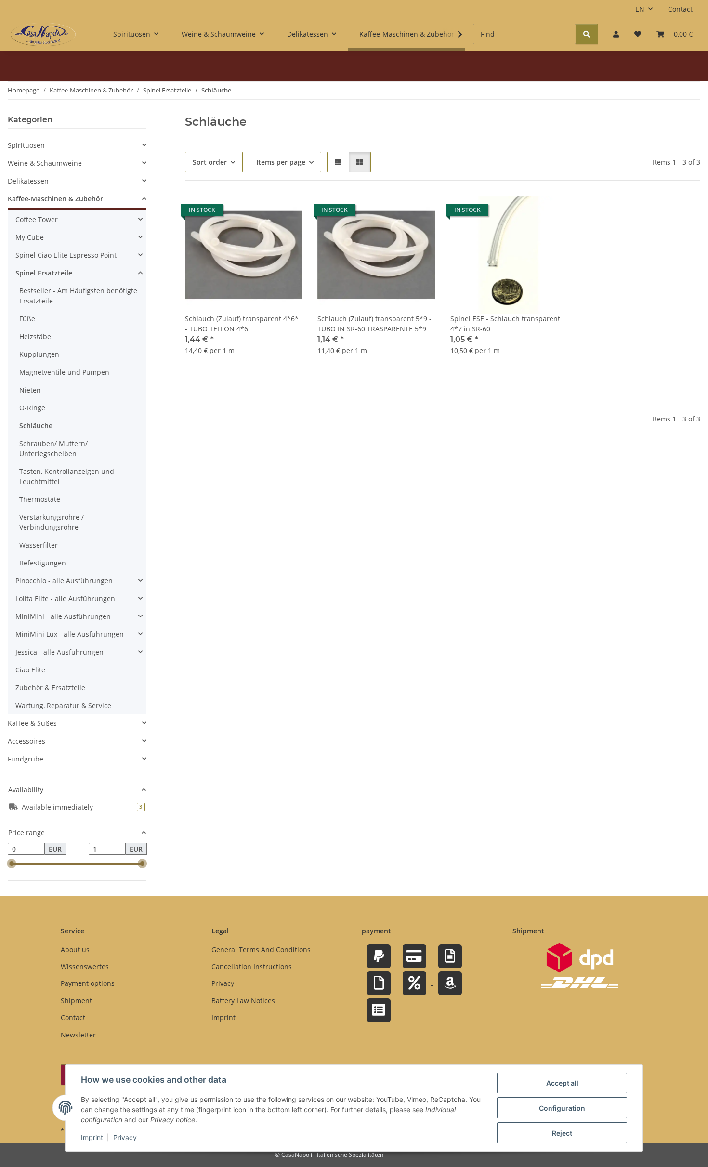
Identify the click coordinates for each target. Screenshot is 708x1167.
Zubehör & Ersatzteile (50, 687)
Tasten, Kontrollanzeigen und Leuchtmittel (66, 476)
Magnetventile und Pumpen (64, 372)
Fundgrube (25, 758)
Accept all (562, 1083)
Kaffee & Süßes (32, 723)
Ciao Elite (30, 669)
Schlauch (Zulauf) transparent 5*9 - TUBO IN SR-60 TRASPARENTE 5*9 (374, 323)
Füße (27, 318)
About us (75, 949)
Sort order (210, 162)
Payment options (88, 983)
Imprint (92, 1137)
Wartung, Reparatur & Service (63, 705)
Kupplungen (39, 354)
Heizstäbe (35, 336)
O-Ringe (32, 407)
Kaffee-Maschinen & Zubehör (55, 198)
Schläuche (35, 425)
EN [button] (639, 8)
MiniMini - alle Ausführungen (63, 616)
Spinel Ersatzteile (43, 272)
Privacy (125, 1137)
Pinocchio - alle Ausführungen (64, 580)
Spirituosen (26, 145)
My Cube (29, 237)
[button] (616, 34)
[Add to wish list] (285, 212)
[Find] (587, 34)
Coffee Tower (36, 219)
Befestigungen (42, 562)
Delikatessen (28, 180)
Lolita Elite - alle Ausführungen (65, 598)
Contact (680, 8)
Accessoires (26, 741)
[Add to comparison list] (260, 212)
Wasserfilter (38, 545)
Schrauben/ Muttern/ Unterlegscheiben (53, 448)
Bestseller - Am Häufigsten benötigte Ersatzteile (78, 295)
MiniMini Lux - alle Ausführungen (69, 634)
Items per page (280, 162)
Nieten (30, 389)
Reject (562, 1133)
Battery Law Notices (243, 1000)
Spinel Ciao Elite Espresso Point (66, 255)
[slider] (11, 864)
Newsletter (78, 1034)
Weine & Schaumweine (45, 163)
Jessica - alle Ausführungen (59, 651)
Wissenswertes (85, 966)
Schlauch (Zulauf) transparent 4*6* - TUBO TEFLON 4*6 (242, 323)
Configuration (562, 1108)
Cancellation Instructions (251, 966)
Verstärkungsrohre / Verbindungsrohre (51, 522)
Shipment (76, 1000)
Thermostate (39, 499)
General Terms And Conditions (261, 949)
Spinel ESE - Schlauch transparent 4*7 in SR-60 (505, 323)
